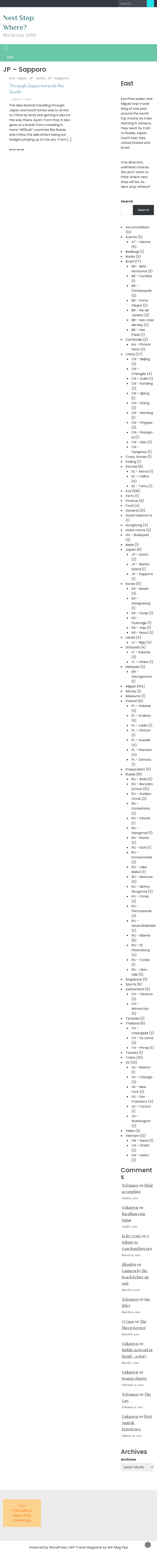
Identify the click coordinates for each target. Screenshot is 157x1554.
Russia (130, 774)
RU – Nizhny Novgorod (140, 889)
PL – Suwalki (140, 740)
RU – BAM (139, 779)
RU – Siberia (140, 935)
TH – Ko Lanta (142, 1038)
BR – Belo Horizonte (139, 269)
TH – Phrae (140, 1047)
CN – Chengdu (138, 371)
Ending (131, 461)
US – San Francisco (139, 1099)
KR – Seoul (139, 632)
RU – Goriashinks (140, 806)
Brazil (130, 261)
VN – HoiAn (140, 1155)
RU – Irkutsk (140, 818)
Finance (132, 500)
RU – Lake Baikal (139, 869)
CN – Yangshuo (139, 449)
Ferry (130, 496)
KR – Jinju (138, 627)
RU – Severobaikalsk (143, 923)
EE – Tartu (139, 486)
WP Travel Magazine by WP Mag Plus (99, 1547)
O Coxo (128, 1321)
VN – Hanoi (140, 1140)
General (132, 510)
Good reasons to (139, 515)
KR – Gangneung (140, 601)
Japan (22, 78)
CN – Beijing (140, 359)
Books (130, 256)
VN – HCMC (140, 1145)
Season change (134, 1378)
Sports (131, 984)
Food (129, 505)
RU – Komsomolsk (141, 855)
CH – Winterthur (140, 1006)
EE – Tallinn (140, 476)
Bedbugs (132, 251)
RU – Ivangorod (139, 830)
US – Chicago (142, 1077)
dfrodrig (129, 1264)
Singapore (134, 979)
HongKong (134, 525)
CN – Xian (139, 442)
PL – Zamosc (141, 759)
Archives (128, 1459)
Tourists (132, 1052)
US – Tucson (141, 1106)
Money (131, 691)
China (130, 354)
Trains (130, 1057)
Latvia (130, 637)
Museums (133, 696)
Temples (133, 1018)
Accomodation (137, 227)
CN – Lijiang (140, 393)
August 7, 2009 (21, 99)
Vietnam (132, 1135)
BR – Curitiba (141, 276)
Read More (16, 149)
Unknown (130, 1207)
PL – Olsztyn (141, 730)
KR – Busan (140, 588)
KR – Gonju (139, 613)
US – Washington (141, 1118)
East (10, 57)
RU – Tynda (140, 960)
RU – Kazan (140, 837)
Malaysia (132, 666)
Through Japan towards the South (36, 88)
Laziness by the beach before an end (135, 1277)
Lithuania (133, 647)
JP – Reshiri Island (140, 566)
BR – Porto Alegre (139, 303)
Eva (12, 78)
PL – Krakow (141, 715)
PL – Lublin (139, 725)
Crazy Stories (136, 456)
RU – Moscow (142, 876)
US (128, 1062)
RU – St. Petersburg (140, 947)
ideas (130, 544)
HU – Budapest (137, 535)
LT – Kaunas (140, 652)
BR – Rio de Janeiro (140, 312)
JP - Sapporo (58, 78)
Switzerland (135, 989)
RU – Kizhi (138, 847)
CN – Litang (140, 403)
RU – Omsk (140, 896)
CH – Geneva (142, 994)
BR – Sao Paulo (138, 332)
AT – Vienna (140, 242)
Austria (131, 237)
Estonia (131, 466)
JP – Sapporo (142, 574)
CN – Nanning (142, 412)
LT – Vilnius (139, 662)
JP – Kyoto (139, 554)
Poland (131, 701)
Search (127, 201)
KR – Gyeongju (139, 620)
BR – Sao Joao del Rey (142, 322)
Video (130, 1130)
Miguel (131, 686)
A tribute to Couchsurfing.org (137, 1242)
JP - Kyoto (37, 78)
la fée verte (131, 1235)
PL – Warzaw (141, 749)
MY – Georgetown (141, 674)
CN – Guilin (139, 378)
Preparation (135, 769)
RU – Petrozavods (141, 908)
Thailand (132, 1023)
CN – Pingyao (142, 422)
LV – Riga (138, 642)
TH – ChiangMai (139, 1030)
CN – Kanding (142, 383)
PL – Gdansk (141, 706)
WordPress (58, 1547)
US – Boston (140, 1067)
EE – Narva (139, 471)
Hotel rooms (135, 530)
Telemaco (130, 1185)
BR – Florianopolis (141, 288)
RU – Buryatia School (142, 786)
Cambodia (134, 339)
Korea (130, 583)
